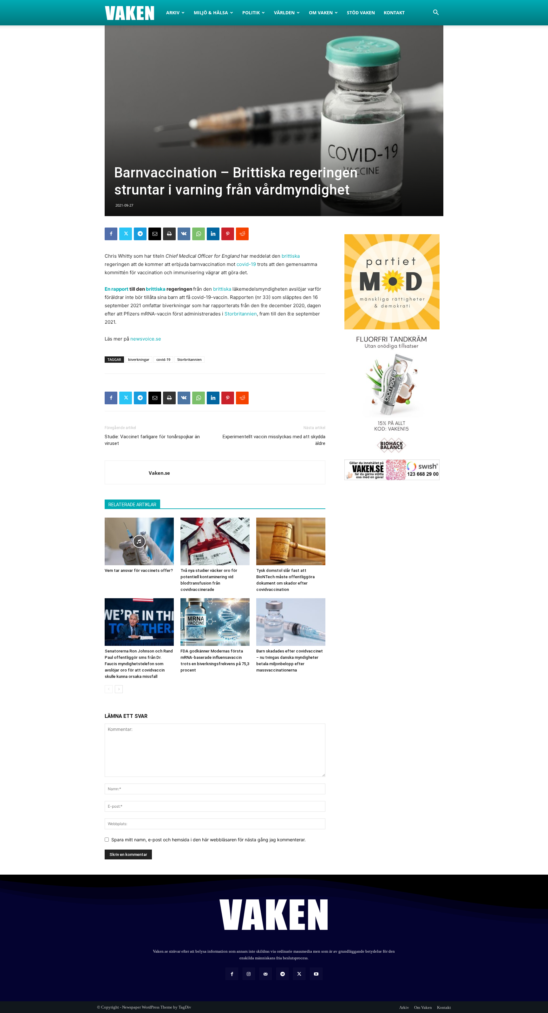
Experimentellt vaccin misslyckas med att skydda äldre (274, 440)
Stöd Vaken (361, 13)
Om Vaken (321, 13)
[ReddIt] (242, 234)
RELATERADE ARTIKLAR (132, 504)
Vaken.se (159, 473)
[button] (435, 13)
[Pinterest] (227, 234)
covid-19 (246, 264)
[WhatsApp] (198, 234)
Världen (284, 13)
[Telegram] (140, 234)
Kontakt (394, 13)
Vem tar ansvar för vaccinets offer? (139, 570)
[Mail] (265, 974)
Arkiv (172, 13)
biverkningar (138, 359)
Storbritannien (241, 314)
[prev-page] (109, 689)
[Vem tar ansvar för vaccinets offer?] (139, 541)
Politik (251, 13)
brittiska (291, 256)
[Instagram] (249, 974)
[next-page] (119, 689)
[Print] (169, 234)
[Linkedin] (213, 234)
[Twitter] (125, 234)
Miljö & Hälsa (211, 13)
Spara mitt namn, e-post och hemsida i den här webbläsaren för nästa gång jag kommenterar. (208, 839)
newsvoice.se (145, 339)
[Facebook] (111, 234)
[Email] (154, 234)
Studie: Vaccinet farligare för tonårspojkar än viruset (152, 440)
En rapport (116, 289)
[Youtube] (316, 974)
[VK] (184, 234)
